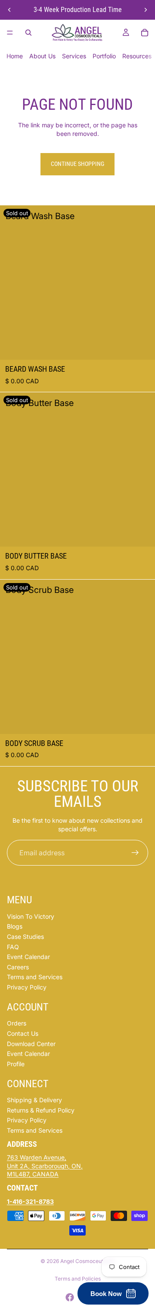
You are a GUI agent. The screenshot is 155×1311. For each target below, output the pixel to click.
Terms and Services (34, 976)
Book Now (106, 1293)
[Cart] (144, 32)
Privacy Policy (26, 987)
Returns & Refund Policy (40, 1110)
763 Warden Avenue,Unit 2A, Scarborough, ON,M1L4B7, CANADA (45, 1166)
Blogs (14, 926)
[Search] (28, 32)
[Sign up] (135, 853)
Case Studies (25, 936)
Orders (16, 1023)
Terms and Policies (78, 1278)
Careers (18, 967)
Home (14, 56)
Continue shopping (77, 163)
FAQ (13, 946)
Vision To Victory (30, 916)
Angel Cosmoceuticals (87, 1261)
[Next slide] (145, 9)
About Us (42, 56)
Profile (16, 1063)
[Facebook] (70, 1297)
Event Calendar (28, 956)
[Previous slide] (9, 9)
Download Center (31, 1043)
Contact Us (22, 1033)
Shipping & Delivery (34, 1100)
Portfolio (104, 56)
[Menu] (10, 32)
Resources (137, 56)
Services (74, 56)
